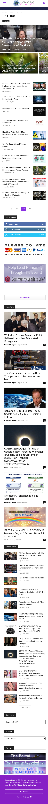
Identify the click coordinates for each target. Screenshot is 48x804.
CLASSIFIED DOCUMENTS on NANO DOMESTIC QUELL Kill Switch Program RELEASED (30, 628)
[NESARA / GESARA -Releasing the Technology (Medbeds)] (39, 195)
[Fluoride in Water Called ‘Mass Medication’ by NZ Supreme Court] (39, 135)
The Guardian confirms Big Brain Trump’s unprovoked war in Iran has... (22, 376)
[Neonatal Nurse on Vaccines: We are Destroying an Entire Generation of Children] (24, 38)
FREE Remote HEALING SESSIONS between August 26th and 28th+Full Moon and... (24, 533)
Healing (11, 13)
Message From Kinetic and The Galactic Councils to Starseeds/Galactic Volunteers (30, 685)
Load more (24, 707)
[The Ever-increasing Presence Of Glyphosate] (39, 123)
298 (30, 209)
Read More (25, 298)
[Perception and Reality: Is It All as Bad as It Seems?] (10, 605)
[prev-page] (11, 209)
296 (17, 209)
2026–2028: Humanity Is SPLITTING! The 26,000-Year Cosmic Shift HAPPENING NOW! (31, 673)
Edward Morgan (8, 49)
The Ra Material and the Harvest (31, 578)
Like (42, 224)
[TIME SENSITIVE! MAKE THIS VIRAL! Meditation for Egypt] (39, 100)
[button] (44, 3)
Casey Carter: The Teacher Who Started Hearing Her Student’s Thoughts (31, 641)
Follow (41, 229)
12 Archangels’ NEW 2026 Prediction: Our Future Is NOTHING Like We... (32, 592)
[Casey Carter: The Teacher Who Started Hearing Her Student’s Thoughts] (10, 641)
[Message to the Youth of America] (39, 111)
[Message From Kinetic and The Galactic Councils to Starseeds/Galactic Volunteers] (10, 686)
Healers (5, 21)
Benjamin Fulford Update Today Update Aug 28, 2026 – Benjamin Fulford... (22, 414)
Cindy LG (7, 467)
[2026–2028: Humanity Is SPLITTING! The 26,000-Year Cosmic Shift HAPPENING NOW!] (10, 674)
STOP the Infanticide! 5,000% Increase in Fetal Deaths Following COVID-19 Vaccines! (15, 181)
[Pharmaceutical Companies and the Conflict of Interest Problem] (10, 698)
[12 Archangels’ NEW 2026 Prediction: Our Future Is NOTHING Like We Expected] (10, 592)
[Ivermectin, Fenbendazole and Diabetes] (25, 482)
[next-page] (36, 209)
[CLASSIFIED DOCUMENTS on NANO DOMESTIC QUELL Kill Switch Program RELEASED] (10, 629)
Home (4, 13)
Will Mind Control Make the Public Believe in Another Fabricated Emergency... (23, 338)
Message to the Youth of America (15, 109)
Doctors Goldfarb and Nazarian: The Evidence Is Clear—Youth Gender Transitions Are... (16, 86)
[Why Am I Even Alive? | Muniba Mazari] (39, 147)
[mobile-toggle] (4, 3)
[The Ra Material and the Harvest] (10, 581)
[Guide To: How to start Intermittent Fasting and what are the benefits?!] (39, 159)
